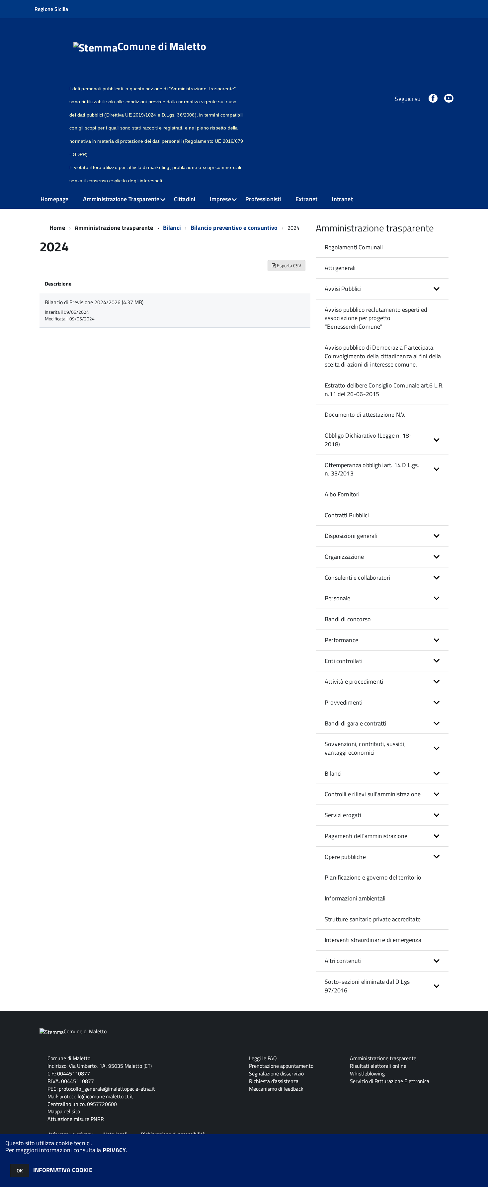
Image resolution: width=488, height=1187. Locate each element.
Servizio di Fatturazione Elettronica (389, 1081)
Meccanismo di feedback (276, 1089)
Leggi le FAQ (263, 1058)
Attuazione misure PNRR (75, 1119)
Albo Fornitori (342, 494)
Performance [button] (341, 640)
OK (20, 1170)
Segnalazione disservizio (276, 1073)
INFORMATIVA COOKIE (62, 1169)
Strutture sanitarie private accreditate (373, 919)
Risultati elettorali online (378, 1066)
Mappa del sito (63, 1111)
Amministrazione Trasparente (121, 199)
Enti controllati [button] (344, 660)
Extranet (306, 199)
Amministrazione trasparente (114, 227)
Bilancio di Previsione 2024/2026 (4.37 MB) (94, 302)
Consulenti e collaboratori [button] (357, 577)
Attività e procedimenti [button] (354, 681)
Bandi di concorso (348, 619)
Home (57, 227)
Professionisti (263, 199)
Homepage (54, 199)
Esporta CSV (288, 265)
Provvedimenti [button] (344, 702)
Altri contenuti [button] (343, 960)
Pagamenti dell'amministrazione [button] (366, 835)
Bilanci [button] (333, 773)
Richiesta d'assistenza (273, 1081)
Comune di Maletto (162, 47)
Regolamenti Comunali (354, 247)
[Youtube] (448, 98)
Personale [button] (338, 598)
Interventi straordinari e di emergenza (373, 939)
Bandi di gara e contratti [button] (355, 723)
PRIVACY (114, 1149)
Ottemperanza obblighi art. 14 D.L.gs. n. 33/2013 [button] (372, 469)
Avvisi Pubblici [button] (343, 288)
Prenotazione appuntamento (281, 1066)
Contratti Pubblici (347, 515)
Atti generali (340, 267)
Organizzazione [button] (344, 556)
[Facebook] (433, 98)
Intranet (342, 199)
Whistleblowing (367, 1073)
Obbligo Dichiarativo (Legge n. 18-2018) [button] (368, 440)
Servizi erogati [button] (343, 814)
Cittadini (185, 199)
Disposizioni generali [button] (351, 535)
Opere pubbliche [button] (345, 856)
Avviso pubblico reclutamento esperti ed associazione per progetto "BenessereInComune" (376, 318)
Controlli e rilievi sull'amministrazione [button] (373, 794)
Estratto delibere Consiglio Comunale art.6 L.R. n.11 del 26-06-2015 (384, 389)
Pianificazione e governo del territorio (373, 877)
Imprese (220, 199)
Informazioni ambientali (355, 898)
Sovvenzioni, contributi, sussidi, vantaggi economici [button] (365, 748)
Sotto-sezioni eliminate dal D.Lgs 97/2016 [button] (367, 986)
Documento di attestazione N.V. (365, 414)
